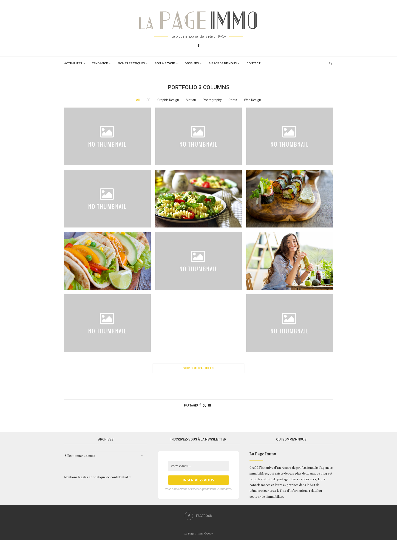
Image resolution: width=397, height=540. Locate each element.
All (138, 100)
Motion (191, 100)
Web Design (252, 100)
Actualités (73, 63)
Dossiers (192, 63)
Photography (212, 100)
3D (148, 100)
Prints (233, 100)
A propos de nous (223, 63)
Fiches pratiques (131, 63)
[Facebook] (198, 45)
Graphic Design (168, 100)
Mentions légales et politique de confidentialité (97, 477)
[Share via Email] (209, 405)
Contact (254, 63)
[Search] (330, 63)
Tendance (100, 63)
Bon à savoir (165, 63)
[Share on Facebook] (200, 405)
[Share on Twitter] (204, 405)
